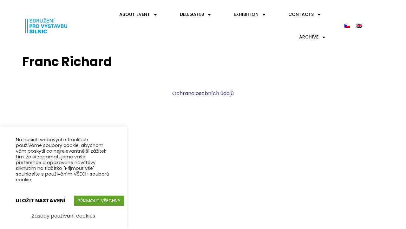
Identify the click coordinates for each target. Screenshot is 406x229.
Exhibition (246, 14)
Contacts (301, 14)
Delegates (192, 14)
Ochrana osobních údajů (203, 93)
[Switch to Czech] (347, 26)
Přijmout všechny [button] (99, 201)
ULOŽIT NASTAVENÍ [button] (41, 200)
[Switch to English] (359, 26)
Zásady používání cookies (63, 215)
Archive (308, 37)
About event (134, 14)
